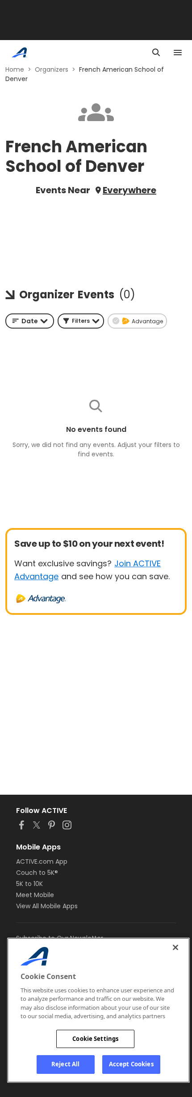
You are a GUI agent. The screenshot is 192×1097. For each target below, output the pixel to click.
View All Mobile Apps (47, 906)
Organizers (51, 69)
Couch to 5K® (37, 872)
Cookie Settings (95, 1039)
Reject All (65, 1064)
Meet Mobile (35, 894)
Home (14, 69)
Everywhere (129, 190)
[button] (81, 321)
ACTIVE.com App (41, 861)
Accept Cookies (131, 1064)
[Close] (175, 947)
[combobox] (29, 321)
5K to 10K (29, 883)
